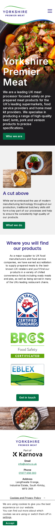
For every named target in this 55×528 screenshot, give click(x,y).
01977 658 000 (27, 472)
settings (7, 517)
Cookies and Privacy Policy (25, 497)
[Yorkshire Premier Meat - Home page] (15, 11)
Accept (10, 523)
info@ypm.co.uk (27, 463)
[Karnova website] (27, 454)
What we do (14, 225)
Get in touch (27, 397)
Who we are (14, 136)
